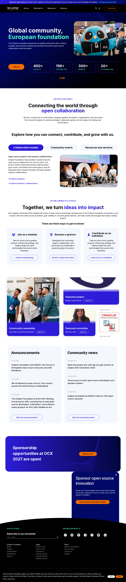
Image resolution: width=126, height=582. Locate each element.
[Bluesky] (72, 535)
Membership (11, 554)
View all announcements (27, 417)
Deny (111, 576)
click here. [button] (11, 579)
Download (111, 8)
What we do (38, 8)
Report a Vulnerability (71, 547)
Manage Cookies (41, 558)
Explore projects (17, 179)
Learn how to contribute (101, 258)
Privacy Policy (41, 547)
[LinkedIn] (105, 535)
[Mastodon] (79, 535)
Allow (119, 576)
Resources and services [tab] (98, 147)
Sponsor (10, 556)
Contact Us (68, 551)
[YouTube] (99, 535)
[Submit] (57, 537)
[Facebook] (85, 535)
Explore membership (24, 258)
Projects (10, 549)
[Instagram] (92, 535)
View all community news (83, 417)
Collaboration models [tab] (26, 147)
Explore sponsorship (108, 2)
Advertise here (104, 336)
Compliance (40, 551)
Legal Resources (41, 556)
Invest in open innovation (63, 258)
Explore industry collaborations (24, 183)
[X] (65, 535)
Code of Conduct (41, 554)
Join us (26, 8)
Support (67, 554)
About (9, 547)
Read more (42, 332)
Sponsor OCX (88, 454)
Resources (51, 8)
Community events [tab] (62, 147)
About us (63, 8)
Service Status (69, 549)
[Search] (96, 8)
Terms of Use (40, 549)
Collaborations (12, 551)
